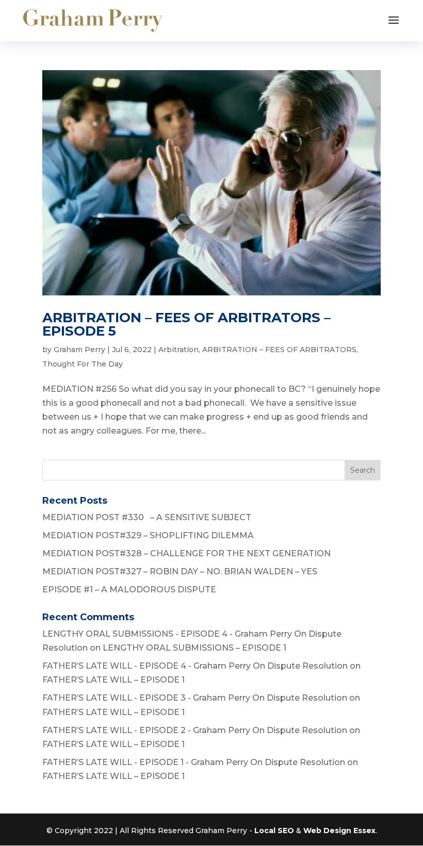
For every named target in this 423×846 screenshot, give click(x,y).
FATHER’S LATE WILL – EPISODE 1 (113, 680)
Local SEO (274, 830)
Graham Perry (79, 349)
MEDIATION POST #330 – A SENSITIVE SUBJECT (146, 517)
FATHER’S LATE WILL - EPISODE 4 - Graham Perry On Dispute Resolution (195, 666)
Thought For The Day (82, 364)
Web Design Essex (339, 830)
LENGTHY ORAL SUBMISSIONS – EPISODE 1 (194, 648)
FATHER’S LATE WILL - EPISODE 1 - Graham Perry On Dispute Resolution (193, 762)
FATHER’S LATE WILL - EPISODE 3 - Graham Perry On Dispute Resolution (194, 698)
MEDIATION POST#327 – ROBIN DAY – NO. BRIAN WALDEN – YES (179, 571)
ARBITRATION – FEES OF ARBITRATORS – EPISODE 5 (186, 324)
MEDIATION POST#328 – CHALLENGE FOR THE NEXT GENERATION (186, 553)
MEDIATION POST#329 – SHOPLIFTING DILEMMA (148, 535)
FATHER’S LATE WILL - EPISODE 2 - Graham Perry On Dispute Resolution (194, 730)
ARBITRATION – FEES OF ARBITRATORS (279, 349)
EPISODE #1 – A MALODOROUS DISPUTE (129, 589)
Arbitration (178, 349)
